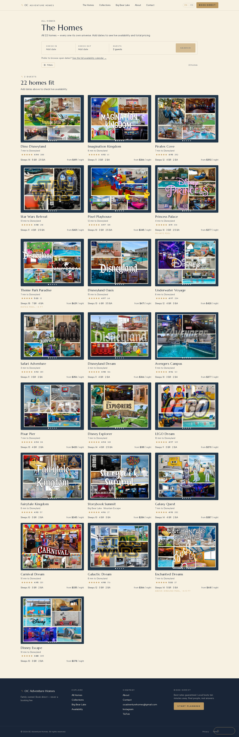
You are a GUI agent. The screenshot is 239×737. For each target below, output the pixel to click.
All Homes (77, 695)
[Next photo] (80, 118)
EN (186, 5)
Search (185, 48)
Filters (50, 65)
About (138, 5)
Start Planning (188, 706)
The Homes (88, 5)
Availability (77, 709)
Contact (150, 5)
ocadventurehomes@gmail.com (140, 704)
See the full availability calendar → (89, 58)
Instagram (128, 709)
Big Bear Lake (123, 5)
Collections (105, 5)
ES (192, 5)
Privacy (205, 732)
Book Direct (207, 5)
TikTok (126, 714)
